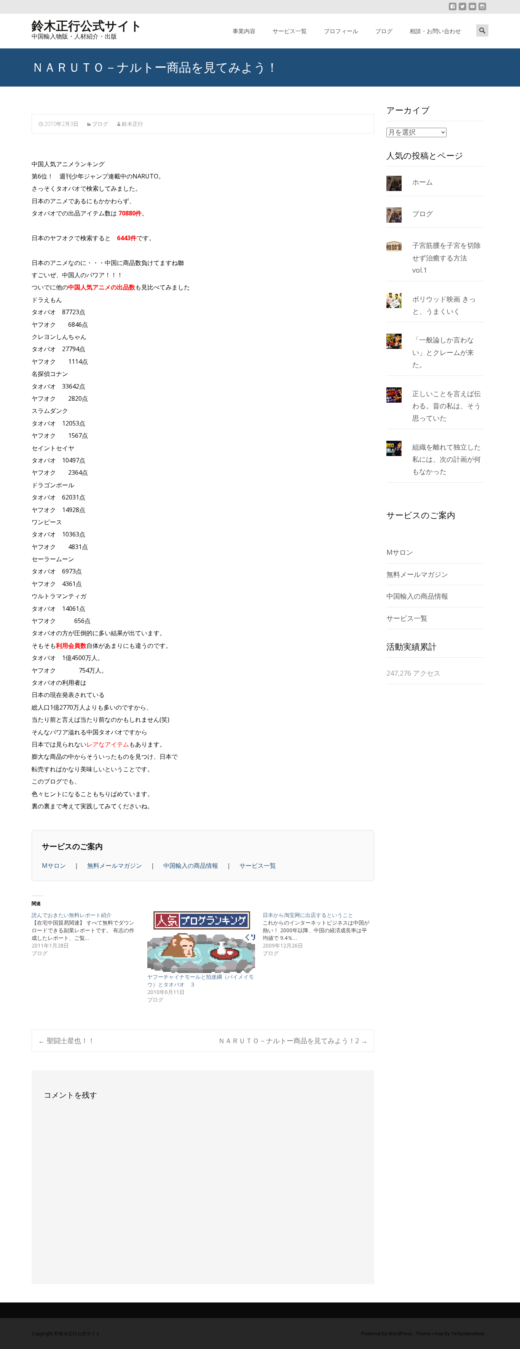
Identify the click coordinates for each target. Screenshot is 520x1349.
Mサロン (54, 865)
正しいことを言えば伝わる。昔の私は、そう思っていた (446, 406)
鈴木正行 (132, 123)
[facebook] (452, 9)
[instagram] (482, 9)
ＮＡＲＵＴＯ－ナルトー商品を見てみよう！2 (293, 1040)
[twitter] (462, 9)
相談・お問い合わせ (435, 31)
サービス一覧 (290, 31)
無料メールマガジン (115, 865)
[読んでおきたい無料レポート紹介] (89, 934)
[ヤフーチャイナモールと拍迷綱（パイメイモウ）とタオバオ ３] (201, 942)
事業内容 (244, 31)
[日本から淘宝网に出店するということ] (320, 934)
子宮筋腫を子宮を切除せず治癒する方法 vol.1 (446, 258)
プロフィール (341, 31)
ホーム (422, 181)
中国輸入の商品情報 (191, 865)
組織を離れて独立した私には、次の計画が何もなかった (446, 459)
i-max (438, 1333)
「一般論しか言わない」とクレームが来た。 (443, 352)
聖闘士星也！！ (66, 1040)
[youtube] (472, 9)
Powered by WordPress (387, 1333)
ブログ (383, 31)
